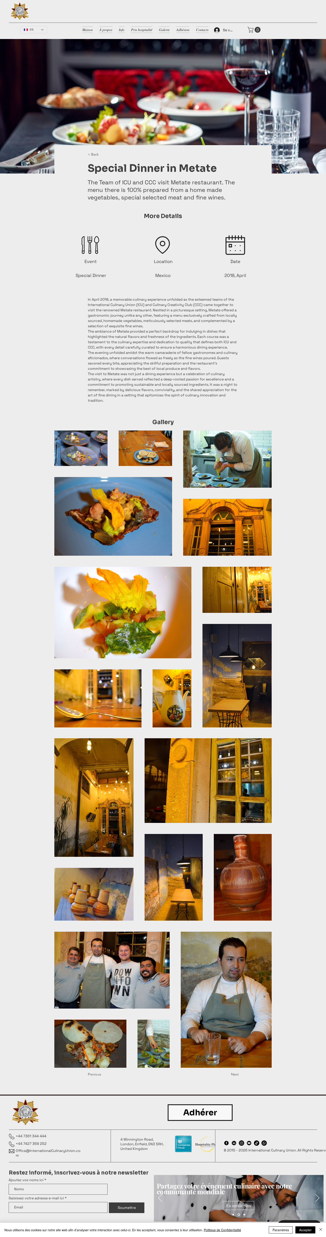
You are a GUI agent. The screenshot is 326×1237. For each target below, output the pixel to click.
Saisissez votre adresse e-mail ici (36, 1198)
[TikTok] (256, 1143)
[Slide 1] (233, 1215)
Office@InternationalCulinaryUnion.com (48, 1153)
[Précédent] (160, 1198)
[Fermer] (320, 1229)
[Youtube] (249, 1143)
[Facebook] (226, 1143)
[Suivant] (317, 1198)
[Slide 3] (244, 1215)
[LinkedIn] (234, 1143)
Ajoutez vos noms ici (26, 1180)
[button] (254, 30)
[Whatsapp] (264, 1143)
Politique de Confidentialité (222, 1230)
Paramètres (281, 1230)
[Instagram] (241, 1143)
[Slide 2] (238, 1215)
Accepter (305, 1230)
